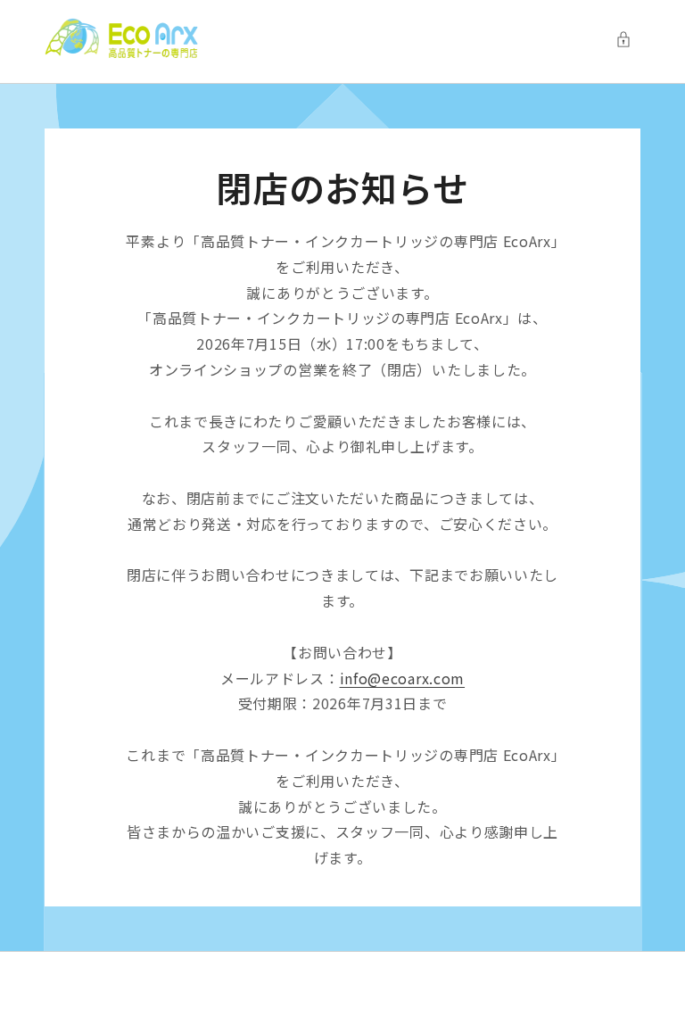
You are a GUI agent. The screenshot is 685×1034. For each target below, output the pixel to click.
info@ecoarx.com (403, 678)
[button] (627, 39)
